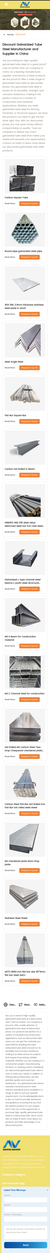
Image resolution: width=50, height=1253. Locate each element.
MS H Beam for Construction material (20, 638)
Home (10, 34)
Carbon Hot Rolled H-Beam (20, 469)
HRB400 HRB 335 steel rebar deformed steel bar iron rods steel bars (24, 526)
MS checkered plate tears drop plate (22, 862)
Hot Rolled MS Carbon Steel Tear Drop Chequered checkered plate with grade (23, 750)
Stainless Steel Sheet (16, 918)
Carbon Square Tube (16, 197)
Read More (10, 203)
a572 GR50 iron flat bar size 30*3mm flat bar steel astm (25, 973)
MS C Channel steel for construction (24, 693)
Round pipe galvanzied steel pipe (23, 251)
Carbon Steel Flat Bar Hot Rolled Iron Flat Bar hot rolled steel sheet (25, 805)
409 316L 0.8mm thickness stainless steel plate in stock (24, 306)
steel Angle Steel (14, 362)
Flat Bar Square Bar (15, 415)
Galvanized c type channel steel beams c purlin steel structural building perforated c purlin (23, 583)
